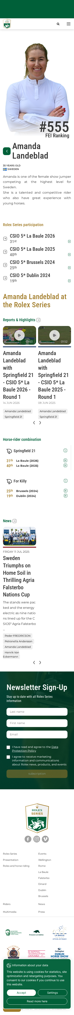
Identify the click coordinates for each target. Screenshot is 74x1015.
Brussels (43, 896)
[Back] (7, 151)
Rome (42, 865)
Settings (52, 992)
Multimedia (9, 911)
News (7, 520)
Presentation (10, 859)
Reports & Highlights (19, 319)
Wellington (44, 859)
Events (42, 853)
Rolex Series (10, 853)
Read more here (37, 1001)
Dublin (42, 890)
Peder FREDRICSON (18, 635)
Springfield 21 (13, 417)
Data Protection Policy (35, 749)
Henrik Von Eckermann (11, 654)
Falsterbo (44, 877)
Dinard (42, 883)
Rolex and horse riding (16, 865)
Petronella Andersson (18, 641)
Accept (21, 992)
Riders (6, 904)
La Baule (43, 872)
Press (41, 911)
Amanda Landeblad (18, 411)
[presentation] (33, 422)
